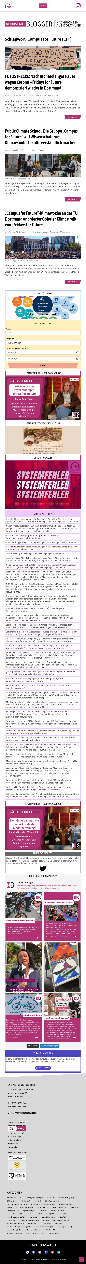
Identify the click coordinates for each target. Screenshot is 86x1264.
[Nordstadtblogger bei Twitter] (39, 1252)
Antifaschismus (14, 1198)
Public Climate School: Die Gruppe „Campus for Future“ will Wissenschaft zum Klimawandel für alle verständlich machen (41, 136)
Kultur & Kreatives (34, 1214)
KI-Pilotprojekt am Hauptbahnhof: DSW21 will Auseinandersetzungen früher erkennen (33, 536)
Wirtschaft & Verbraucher (18, 1233)
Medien (62, 1214)
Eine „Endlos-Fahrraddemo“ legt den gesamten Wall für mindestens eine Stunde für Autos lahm (40, 656)
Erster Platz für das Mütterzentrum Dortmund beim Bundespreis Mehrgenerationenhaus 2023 (38, 578)
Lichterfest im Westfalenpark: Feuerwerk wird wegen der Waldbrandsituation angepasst (41, 696)
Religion (32, 1223)
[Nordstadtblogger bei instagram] (58, 1252)
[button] (42, 307)
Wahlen (50, 1230)
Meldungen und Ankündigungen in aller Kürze (57, 521)
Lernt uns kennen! (16, 1133)
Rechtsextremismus (61, 1220)
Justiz (43, 1210)
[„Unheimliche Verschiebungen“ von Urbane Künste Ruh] (62, 967)
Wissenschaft (39, 1233)
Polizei (11, 1220)
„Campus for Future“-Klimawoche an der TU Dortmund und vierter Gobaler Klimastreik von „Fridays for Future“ (41, 218)
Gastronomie (26, 1207)
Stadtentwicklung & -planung (19, 1227)
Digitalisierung (52, 1201)
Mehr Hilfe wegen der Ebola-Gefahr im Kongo (42, 782)
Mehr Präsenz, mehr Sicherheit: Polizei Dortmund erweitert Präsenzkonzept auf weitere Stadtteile (39, 748)
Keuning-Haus (57, 1210)
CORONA (25, 1201)
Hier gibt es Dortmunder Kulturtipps (55, 560)
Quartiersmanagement (29, 1220)
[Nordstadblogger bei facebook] (33, 1252)
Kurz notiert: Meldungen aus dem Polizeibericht (27, 531)
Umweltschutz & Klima (44, 1227)
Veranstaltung (14, 1230)
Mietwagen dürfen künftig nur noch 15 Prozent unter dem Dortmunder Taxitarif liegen (39, 705)
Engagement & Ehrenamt (17, 1204)
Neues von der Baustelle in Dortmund (48, 648)
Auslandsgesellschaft (34, 1198)
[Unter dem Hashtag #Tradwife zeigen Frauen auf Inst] (62, 1017)
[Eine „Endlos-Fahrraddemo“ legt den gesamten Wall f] (23, 916)
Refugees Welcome (15, 1223)
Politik (62, 1217)
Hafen (74, 1207)
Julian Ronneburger (39, 95)
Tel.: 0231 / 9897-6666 (18, 1103)
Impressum (13, 1143)
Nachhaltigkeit (48, 1217)
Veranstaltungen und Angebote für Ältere (45, 634)
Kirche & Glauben (14, 1214)
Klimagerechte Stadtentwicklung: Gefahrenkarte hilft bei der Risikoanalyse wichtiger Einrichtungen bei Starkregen (40, 602)
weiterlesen (73, 117)
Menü (43, 5)
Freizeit (12, 1207)
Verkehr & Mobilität (34, 1230)
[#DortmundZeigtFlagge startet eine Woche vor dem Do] (62, 916)
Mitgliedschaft (14, 1140)
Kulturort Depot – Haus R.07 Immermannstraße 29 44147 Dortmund (20, 1093)
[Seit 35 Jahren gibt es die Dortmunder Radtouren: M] (23, 1017)
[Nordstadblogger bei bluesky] (27, 1252)
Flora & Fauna (65, 1204)
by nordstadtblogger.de (43, 1259)
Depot (38, 1201)
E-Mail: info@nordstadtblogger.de (23, 1113)
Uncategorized (65, 1227)
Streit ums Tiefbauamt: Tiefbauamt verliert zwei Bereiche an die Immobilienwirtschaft (39, 619)
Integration (13, 1210)
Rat (46, 1220)
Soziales (46, 1223)
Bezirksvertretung (66, 1198)
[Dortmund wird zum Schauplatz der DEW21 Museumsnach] (23, 967)
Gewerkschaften (59, 1207)
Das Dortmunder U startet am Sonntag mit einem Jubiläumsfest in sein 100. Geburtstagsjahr (40, 773)
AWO (50, 1198)
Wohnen (53, 1233)
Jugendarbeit (29, 1210)
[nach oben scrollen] (81, 1259)
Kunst (50, 1214)
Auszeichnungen (15, 1136)
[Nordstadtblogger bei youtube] (52, 1252)
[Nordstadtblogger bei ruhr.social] (46, 1252)
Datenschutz (13, 1147)
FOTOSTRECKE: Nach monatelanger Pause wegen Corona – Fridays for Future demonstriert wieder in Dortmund (40, 82)
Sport (58, 1223)
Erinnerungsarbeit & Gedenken (43, 1204)
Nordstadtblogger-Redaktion (47, 232)
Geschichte (42, 1207)
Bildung (12, 1201)
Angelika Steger (38, 150)
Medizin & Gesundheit (16, 1217)
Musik (33, 1217)
